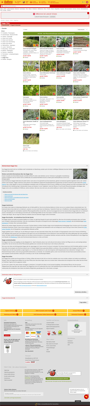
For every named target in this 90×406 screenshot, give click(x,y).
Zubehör (9, 10)
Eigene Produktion (50, 328)
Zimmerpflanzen (84, 8)
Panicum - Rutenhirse (7, 52)
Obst (27, 8)
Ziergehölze (57, 8)
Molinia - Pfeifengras (7, 50)
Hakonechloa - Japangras (8, 45)
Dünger (4, 10)
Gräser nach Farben (7, 38)
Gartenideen (22, 8)
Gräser (11, 20)
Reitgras (4, 55)
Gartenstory (27, 377)
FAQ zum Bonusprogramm (25, 285)
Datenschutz (70, 342)
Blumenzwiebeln (68, 8)
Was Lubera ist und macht (52, 343)
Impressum (70, 340)
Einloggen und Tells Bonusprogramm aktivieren (57, 378)
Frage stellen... (83, 302)
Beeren (30, 8)
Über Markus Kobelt (50, 341)
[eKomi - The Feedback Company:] (76, 325)
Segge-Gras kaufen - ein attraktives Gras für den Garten (16, 197)
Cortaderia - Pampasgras (8, 33)
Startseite (2, 20)
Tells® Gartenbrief (8, 380)
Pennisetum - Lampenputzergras (10, 54)
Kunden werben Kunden (9, 376)
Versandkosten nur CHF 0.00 (31, 358)
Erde (1, 10)
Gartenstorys (7, 378)
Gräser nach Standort (7, 40)
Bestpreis (17, 8)
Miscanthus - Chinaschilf (8, 48)
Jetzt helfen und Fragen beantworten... (13, 397)
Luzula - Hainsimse (7, 47)
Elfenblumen (14, 237)
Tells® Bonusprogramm (9, 372)
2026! (5, 8)
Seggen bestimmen (8, 196)
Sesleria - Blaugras (7, 59)
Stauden (62, 8)
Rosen (52, 8)
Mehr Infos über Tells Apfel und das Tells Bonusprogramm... (58, 381)
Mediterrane (40, 8)
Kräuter (48, 8)
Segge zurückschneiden (9, 199)
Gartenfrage (27, 378)
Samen (78, 8)
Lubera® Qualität (50, 322)
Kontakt (48, 351)
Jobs (47, 349)
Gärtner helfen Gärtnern (9, 374)
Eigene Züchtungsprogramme (52, 326)
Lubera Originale (10, 8)
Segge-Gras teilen (8, 200)
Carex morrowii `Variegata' (64, 221)
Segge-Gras (16, 20)
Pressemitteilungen (50, 347)
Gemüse (74, 8)
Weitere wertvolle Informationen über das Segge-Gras (16, 194)
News (1, 8)
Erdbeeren (34, 8)
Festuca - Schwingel (7, 36)
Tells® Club (6, 370)
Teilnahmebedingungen (42, 285)
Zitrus (45, 8)
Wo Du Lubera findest (51, 345)
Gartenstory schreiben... (81, 292)
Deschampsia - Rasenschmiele (10, 34)
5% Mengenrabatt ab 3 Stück (52, 324)
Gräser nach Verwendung (8, 41)
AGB (69, 344)
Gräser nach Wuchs (7, 43)
